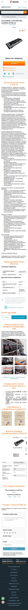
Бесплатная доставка (14, 566)
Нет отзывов (12, 24)
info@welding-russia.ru (10, 67)
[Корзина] (25, 2)
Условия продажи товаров (14, 603)
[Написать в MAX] (13, 73)
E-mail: (5, 541)
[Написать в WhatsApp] (9, 73)
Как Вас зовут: (7, 536)
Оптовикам (14, 580)
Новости (14, 577)
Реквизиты (14, 586)
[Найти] (25, 12)
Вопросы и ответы (14, 583)
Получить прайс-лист (10, 70)
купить (14, 63)
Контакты (14, 594)
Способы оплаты (14, 597)
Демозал (14, 592)
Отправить (14, 548)
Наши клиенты (14, 575)
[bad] (4, 532)
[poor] (7, 532)
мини (15, 496)
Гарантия (14, 569)
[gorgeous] (15, 532)
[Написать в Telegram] (4, 73)
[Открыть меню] (2, 1)
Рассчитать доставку (19, 317)
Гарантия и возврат (14, 589)
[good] (12, 532)
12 (19, 496)
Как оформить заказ (14, 600)
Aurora (14, 492)
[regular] (10, 532)
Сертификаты (14, 572)
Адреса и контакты (22, 7)
